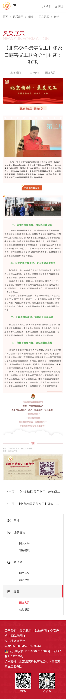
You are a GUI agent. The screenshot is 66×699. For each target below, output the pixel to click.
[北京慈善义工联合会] (7, 4)
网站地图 (17, 636)
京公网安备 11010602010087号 (29, 651)
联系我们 (26, 630)
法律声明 (41, 630)
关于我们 (11, 630)
